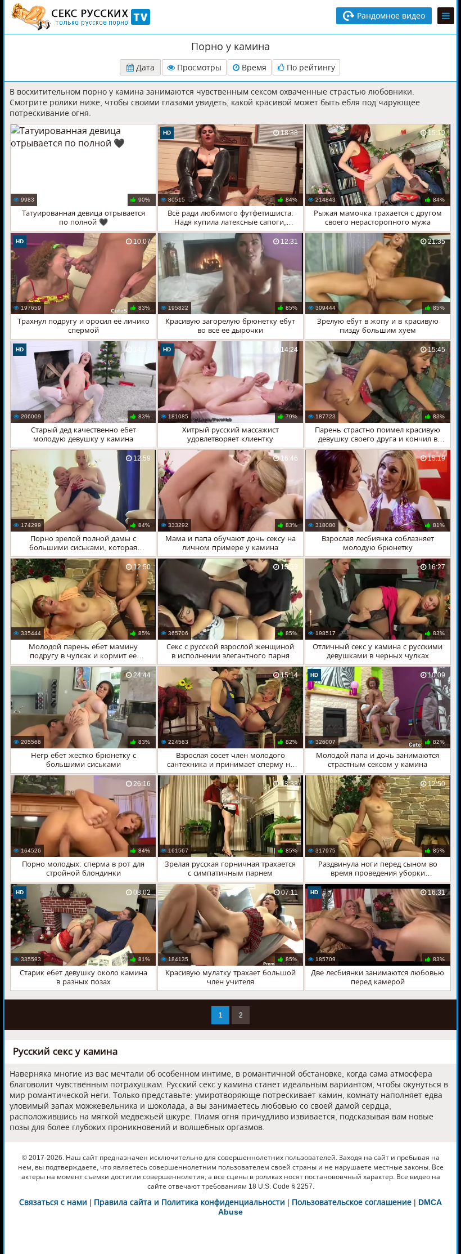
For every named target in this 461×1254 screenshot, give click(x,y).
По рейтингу (309, 67)
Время (252, 67)
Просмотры (198, 67)
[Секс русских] (80, 17)
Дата (144, 67)
